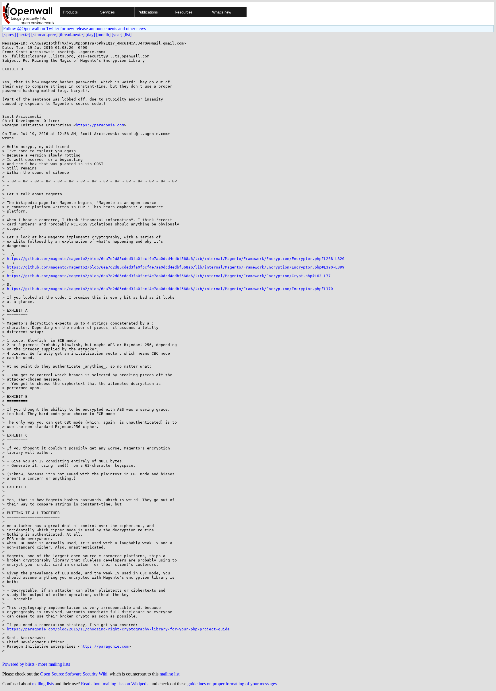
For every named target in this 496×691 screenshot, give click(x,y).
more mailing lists (54, 664)
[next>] (23, 34)
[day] (90, 34)
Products (70, 12)
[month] (103, 34)
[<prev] (9, 34)
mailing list (169, 673)
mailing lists (43, 683)
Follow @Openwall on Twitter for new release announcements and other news (74, 28)
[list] (127, 34)
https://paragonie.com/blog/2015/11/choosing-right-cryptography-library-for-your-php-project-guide (118, 629)
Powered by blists (18, 664)
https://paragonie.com (100, 125)
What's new (221, 12)
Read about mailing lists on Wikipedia (115, 683)
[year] (117, 34)
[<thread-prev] (44, 34)
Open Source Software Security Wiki (73, 673)
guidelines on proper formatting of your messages (232, 683)
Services (107, 12)
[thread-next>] (71, 34)
